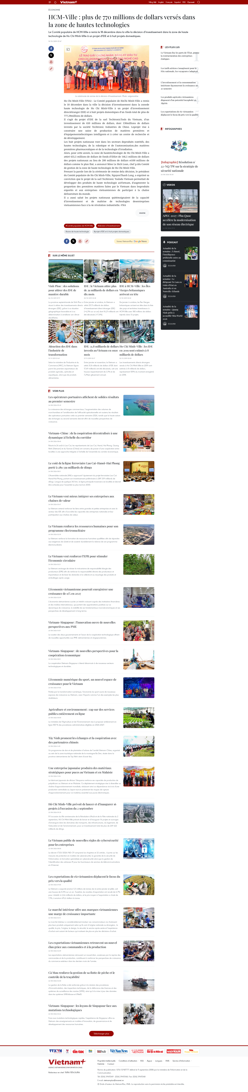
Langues (158, 1060)
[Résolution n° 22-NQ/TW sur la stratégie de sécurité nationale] (180, 146)
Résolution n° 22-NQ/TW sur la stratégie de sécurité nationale (179, 166)
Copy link (51, 68)
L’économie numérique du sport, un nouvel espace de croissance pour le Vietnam (82, 681)
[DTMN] (155, 1051)
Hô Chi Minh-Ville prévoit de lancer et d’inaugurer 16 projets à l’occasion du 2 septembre (82, 806)
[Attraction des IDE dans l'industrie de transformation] (65, 331)
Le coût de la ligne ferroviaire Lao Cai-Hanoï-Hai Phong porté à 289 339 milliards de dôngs (84, 465)
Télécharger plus (101, 1033)
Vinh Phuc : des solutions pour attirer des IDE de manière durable (63, 290)
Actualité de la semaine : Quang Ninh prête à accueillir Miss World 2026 (172, 312)
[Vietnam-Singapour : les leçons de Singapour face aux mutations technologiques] (138, 1014)
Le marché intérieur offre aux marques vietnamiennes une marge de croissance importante (83, 912)
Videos (171, 184)
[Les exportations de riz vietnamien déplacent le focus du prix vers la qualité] (138, 884)
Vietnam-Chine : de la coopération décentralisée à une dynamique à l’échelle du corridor (83, 435)
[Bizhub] (101, 1051)
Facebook (51, 48)
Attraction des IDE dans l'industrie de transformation (62, 350)
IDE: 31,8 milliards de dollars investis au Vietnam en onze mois (101, 350)
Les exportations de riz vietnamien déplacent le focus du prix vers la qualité (84, 879)
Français (169, 2)
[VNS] (119, 1051)
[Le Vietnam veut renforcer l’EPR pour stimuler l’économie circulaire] (138, 564)
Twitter (51, 55)
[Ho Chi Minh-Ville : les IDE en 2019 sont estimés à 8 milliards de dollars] (136, 331)
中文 (184, 2)
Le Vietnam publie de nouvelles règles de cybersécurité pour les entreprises (83, 842)
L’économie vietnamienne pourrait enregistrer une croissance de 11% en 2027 (80, 591)
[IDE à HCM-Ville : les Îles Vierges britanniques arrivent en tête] (136, 271)
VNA (167, 1060)
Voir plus (58, 390)
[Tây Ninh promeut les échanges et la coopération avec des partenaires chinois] (138, 746)
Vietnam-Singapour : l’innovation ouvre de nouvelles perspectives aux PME (81, 624)
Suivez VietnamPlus (125, 241)
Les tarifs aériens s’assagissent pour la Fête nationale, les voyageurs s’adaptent (179, 70)
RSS (142, 1060)
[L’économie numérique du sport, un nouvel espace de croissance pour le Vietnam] (138, 687)
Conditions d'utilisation (128, 1060)
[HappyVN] (191, 1051)
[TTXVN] (55, 1051)
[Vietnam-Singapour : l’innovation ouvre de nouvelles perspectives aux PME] (138, 630)
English (161, 2)
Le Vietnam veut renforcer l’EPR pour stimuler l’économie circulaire (78, 558)
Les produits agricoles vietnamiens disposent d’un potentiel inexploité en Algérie (178, 100)
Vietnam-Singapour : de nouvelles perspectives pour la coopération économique (83, 653)
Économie (54, 9)
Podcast (172, 242)
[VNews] (67, 1051)
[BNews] (90, 1051)
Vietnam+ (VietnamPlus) (69, 2)
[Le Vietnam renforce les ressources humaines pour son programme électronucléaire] (138, 534)
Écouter (171, 266)
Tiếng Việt (152, 2)
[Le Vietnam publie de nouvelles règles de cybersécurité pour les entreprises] (138, 848)
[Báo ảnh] (173, 1051)
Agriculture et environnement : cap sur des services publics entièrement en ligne (81, 711)
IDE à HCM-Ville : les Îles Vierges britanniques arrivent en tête (134, 290)
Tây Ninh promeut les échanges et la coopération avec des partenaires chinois (82, 740)
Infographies (173, 128)
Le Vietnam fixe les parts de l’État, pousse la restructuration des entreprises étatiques (180, 55)
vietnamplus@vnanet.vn (114, 1080)
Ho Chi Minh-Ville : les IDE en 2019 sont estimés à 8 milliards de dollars (136, 350)
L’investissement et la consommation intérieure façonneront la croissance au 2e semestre (179, 85)
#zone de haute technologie (77, 231)
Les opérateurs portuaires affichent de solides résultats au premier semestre (83, 399)
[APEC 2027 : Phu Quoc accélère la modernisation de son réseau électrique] (180, 201)
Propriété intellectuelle (106, 1060)
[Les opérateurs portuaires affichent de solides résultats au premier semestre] (138, 405)
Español (177, 2)
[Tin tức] (78, 1051)
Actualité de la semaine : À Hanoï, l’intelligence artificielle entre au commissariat (172, 254)
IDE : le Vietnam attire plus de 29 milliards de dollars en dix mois (101, 290)
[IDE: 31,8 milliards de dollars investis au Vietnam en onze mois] (101, 331)
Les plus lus (172, 47)
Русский (191, 2)
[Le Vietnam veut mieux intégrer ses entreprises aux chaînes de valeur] (138, 504)
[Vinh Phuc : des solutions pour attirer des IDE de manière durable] (65, 271)
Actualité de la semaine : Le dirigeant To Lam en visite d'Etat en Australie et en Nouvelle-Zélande (172, 283)
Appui (149, 1060)
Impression (51, 62)
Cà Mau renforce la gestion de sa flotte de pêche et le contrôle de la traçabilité (81, 975)
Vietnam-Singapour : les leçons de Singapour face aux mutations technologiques (82, 1008)
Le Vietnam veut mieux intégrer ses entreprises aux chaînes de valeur (81, 498)
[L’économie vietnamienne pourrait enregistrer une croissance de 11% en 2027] (138, 597)
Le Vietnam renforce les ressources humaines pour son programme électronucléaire (83, 528)
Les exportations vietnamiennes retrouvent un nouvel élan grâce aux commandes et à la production (82, 945)
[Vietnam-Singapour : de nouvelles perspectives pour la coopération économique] (138, 659)
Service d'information (181, 1060)
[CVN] (137, 1051)
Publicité (101, 1064)
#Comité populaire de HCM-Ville (79, 225)
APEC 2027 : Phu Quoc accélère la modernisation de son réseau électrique (179, 220)
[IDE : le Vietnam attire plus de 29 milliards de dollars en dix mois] (101, 271)
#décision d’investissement (109, 225)
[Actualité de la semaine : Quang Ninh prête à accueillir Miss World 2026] (191, 311)
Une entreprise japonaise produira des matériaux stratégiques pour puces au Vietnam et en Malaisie (80, 770)
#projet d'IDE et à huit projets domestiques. (112, 231)
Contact (110, 1064)
